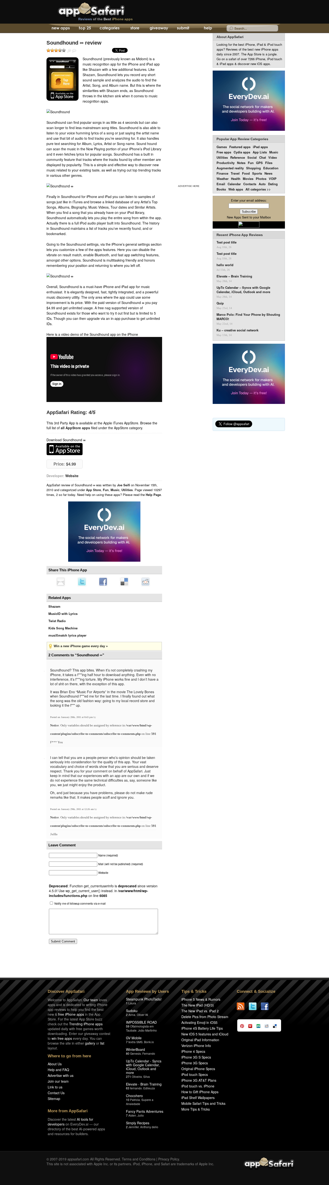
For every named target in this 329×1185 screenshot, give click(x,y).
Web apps (235, 189)
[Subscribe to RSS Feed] (243, 1006)
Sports (257, 173)
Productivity (226, 162)
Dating (273, 184)
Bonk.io (149, 1042)
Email (221, 184)
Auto (262, 184)
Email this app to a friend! (60, 581)
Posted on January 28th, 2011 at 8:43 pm (71, 717)
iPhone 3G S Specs (196, 1057)
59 (127, 1026)
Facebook (103, 581)
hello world (225, 265)
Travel (235, 173)
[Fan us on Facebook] (267, 1006)
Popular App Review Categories (242, 139)
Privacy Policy (168, 1159)
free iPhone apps (71, 1014)
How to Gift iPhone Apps (199, 1091)
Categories (109, 28)
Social (252, 157)
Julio (141, 1115)
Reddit (145, 581)
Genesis (135, 1053)
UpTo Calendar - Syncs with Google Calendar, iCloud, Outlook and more (143, 1067)
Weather (223, 178)
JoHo (54, 834)
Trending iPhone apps (86, 1023)
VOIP (272, 178)
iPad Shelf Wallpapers (198, 1097)
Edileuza (149, 1088)
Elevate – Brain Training (234, 276)
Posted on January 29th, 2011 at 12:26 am (72, 809)
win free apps (62, 1038)
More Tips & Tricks (195, 1109)
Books (221, 189)
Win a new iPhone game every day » (81, 646)
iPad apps (260, 147)
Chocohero (134, 1095)
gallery (90, 1043)
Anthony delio (149, 1127)
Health (235, 178)
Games (222, 147)
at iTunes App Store (64, 449)
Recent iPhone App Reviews (240, 235)
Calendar (234, 184)
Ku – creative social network (237, 330)
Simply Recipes (137, 1122)
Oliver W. (142, 1015)
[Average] (56, 50)
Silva (146, 1076)
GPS (259, 162)
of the (105, 19)
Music (115, 489)
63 (127, 1088)
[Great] (60, 50)
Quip (220, 303)
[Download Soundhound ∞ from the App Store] (62, 79)
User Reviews (74, 51)
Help (207, 28)
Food (246, 173)
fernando (136, 1088)
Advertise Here (188, 186)
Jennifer (133, 1127)
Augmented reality (230, 168)
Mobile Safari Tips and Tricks (203, 1103)
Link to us (55, 1087)
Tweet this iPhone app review (81, 581)
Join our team (58, 1081)
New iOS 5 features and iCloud (204, 1034)
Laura (132, 1003)
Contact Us (56, 1092)
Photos (261, 178)
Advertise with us (60, 1075)
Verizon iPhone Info (196, 1045)
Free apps (224, 152)
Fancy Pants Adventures (144, 1111)
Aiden (132, 1115)
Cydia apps (242, 152)
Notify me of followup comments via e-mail (80, 903)
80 (127, 1053)
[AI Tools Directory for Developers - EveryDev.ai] (249, 374)
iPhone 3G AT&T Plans (198, 1080)
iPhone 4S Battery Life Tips (202, 1028)
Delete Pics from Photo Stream (204, 1016)
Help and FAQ (58, 1069)
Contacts (249, 184)
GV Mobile (134, 1037)
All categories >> (258, 189)
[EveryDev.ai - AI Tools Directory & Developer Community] (249, 101)
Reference (237, 157)
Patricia (135, 1100)
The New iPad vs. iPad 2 (200, 1010)
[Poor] (52, 50)
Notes (241, 162)
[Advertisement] (188, 108)
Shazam (54, 606)
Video (272, 157)
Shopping (253, 168)
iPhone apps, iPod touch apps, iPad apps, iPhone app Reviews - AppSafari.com (101, 9)
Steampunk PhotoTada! (144, 999)
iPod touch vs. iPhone (197, 1086)
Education (270, 168)
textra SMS (135, 1042)
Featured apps (239, 147)
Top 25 (85, 28)
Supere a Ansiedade (139, 1102)
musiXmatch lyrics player (67, 635)
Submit (183, 28)
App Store (93, 489)
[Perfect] (64, 50)
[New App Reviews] (60, 28)
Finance (222, 173)
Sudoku (132, 1010)
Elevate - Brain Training (144, 1084)
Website (72, 475)
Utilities (127, 489)
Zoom (69, 51)
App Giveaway (158, 28)
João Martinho (147, 1030)
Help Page (153, 494)
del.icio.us (124, 581)
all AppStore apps (75, 427)
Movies (248, 178)
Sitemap (54, 1098)
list (102, 1043)
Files (268, 162)
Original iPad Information (200, 1039)
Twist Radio (57, 621)
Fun (106, 489)
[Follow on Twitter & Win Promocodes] (255, 1006)
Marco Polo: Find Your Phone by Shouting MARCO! (248, 316)
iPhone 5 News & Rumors (200, 999)
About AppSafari (230, 37)
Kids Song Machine (63, 628)
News (268, 173)
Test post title (227, 242)
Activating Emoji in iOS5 (199, 1022)
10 (127, 1100)
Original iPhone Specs (198, 1068)
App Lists (260, 152)
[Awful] (48, 50)
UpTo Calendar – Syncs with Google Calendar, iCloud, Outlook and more (243, 289)
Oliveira (137, 1076)
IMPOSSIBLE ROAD (141, 1022)
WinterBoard (135, 1049)
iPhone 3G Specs (194, 1062)
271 (128, 1076)
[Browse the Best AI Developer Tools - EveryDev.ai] (104, 532)
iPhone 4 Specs (193, 1051)
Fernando (148, 1053)
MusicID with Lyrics (63, 613)
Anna (131, 1015)
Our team (91, 999)
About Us (55, 1063)
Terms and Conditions (138, 1159)
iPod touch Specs (194, 1074)
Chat (262, 157)
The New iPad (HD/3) (197, 1005)
